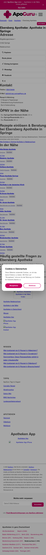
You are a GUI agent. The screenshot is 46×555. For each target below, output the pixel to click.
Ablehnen (32, 285)
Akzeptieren (13, 285)
